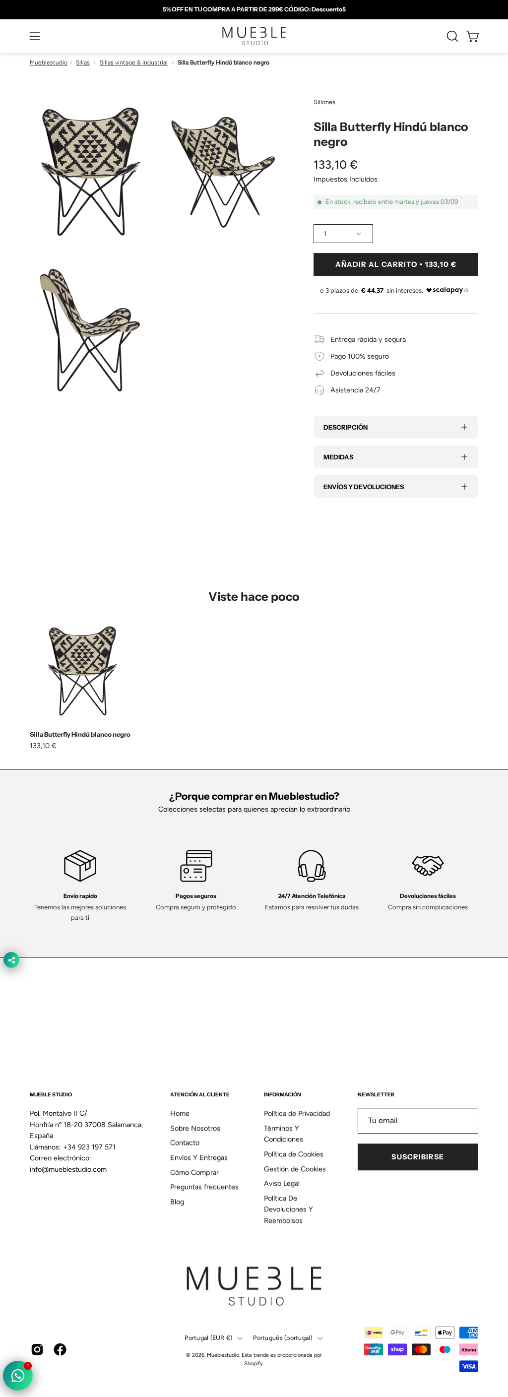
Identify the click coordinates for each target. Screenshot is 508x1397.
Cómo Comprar (194, 1172)
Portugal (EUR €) (208, 1338)
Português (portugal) (282, 1338)
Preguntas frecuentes (204, 1187)
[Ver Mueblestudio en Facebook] (60, 1349)
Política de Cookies (293, 1153)
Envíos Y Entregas (199, 1157)
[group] (254, 9)
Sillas (83, 62)
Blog (177, 1202)
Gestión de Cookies (295, 1168)
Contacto (184, 1143)
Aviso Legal (282, 1183)
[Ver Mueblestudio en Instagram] (37, 1349)
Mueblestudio (48, 62)
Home (180, 1113)
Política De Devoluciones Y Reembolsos (288, 1209)
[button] (451, 36)
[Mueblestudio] (254, 36)
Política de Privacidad (297, 1113)
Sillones (324, 102)
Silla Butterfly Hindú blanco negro (80, 734)
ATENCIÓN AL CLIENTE (200, 1094)
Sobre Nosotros (195, 1128)
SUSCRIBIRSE (417, 1156)
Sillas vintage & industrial (134, 62)
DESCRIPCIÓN (345, 427)
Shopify (253, 1363)
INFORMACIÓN (282, 1094)
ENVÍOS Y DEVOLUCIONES (363, 487)
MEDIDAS (338, 457)
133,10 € (43, 745)
